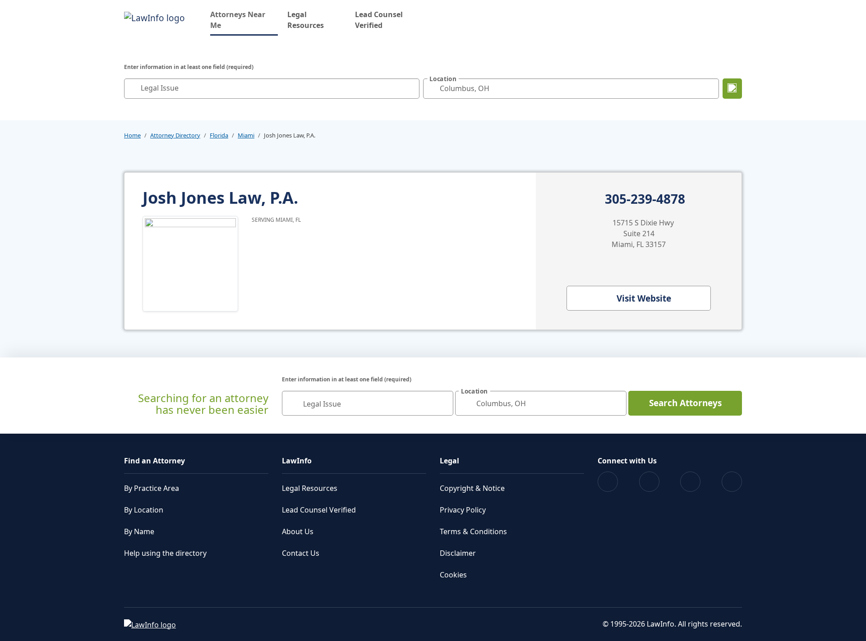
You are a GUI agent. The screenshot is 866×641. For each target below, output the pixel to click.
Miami (246, 135)
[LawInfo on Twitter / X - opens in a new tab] (649, 482)
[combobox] (271, 88)
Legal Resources (305, 19)
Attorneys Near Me (244, 19)
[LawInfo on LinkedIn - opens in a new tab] (732, 482)
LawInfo (297, 461)
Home (132, 135)
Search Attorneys (685, 403)
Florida (219, 135)
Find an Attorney (154, 461)
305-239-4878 (645, 199)
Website (644, 298)
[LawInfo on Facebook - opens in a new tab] (608, 482)
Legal (449, 461)
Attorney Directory (175, 135)
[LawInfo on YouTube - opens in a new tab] (690, 482)
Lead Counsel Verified (379, 19)
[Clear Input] (410, 88)
